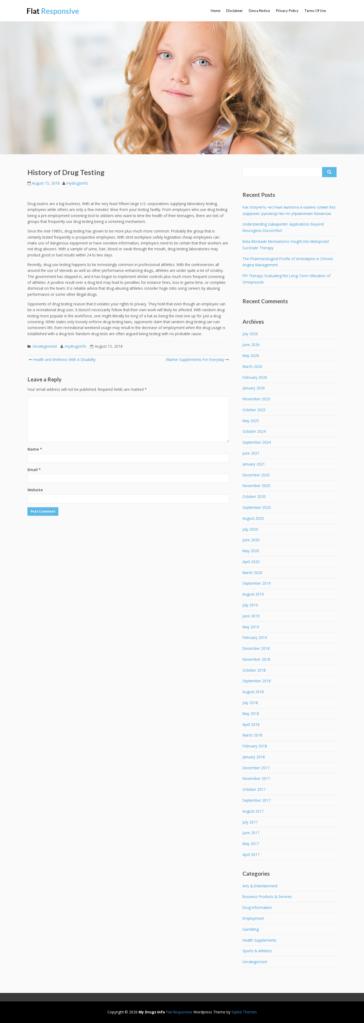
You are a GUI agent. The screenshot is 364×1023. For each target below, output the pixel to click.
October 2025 (254, 409)
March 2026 (252, 366)
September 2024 (256, 442)
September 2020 (256, 507)
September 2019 (256, 583)
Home (215, 11)
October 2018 (254, 670)
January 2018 (253, 756)
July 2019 (250, 605)
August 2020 (253, 518)
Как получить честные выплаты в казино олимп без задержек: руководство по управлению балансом (288, 210)
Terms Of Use (315, 11)
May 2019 (250, 626)
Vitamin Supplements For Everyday (195, 359)
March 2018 (252, 735)
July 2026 (250, 333)
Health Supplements (259, 940)
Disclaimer (234, 11)
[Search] (329, 172)
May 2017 (250, 843)
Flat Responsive (179, 1011)
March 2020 (252, 572)
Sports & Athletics (257, 950)
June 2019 (251, 615)
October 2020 (254, 496)
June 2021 (251, 453)
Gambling (250, 929)
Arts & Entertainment (259, 885)
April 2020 (251, 561)
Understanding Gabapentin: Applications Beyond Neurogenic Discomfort (283, 227)
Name (34, 449)
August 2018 (253, 691)
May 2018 (250, 713)
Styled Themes (244, 1011)
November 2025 (256, 398)
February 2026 (254, 377)
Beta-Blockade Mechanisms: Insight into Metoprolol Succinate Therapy (285, 244)
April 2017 (251, 854)
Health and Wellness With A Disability (64, 359)
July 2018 (250, 702)
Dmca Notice (259, 11)
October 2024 (254, 431)
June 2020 (251, 539)
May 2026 (250, 355)
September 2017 (256, 800)
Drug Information (257, 907)
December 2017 (256, 767)
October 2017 (254, 789)
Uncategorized (45, 346)
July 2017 (250, 822)
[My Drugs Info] (53, 11)
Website (35, 489)
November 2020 (256, 485)
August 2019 (253, 594)
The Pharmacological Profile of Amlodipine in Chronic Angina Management (287, 262)
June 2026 (251, 344)
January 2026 (253, 387)
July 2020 (250, 529)
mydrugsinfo (77, 183)
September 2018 (256, 680)
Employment (253, 918)
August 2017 (253, 811)
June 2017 (251, 832)
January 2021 (253, 464)
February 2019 (254, 637)
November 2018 (256, 659)
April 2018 (251, 724)
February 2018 (254, 745)
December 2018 (256, 648)
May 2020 (250, 550)
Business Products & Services (267, 896)
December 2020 (256, 474)
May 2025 (250, 420)
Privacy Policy (287, 11)
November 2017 (256, 778)
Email (34, 469)
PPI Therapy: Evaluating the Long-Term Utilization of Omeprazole (286, 279)
